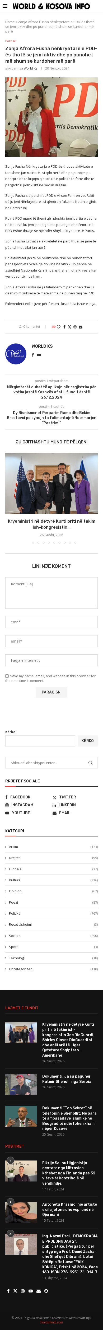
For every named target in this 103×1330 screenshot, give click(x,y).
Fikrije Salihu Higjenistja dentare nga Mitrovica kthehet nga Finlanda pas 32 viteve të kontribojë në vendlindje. (68, 1173)
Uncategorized (53, 969)
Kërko (10, 731)
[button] (9, 498)
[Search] (97, 6)
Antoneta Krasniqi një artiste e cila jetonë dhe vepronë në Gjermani (69, 1209)
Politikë (53, 913)
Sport (53, 946)
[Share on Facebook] (64, 326)
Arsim (53, 846)
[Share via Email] (80, 326)
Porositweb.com (51, 1322)
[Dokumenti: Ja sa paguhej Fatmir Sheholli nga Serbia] (21, 1084)
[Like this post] (58, 326)
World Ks (30, 68)
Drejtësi (53, 857)
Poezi (53, 902)
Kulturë (53, 880)
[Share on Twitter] (69, 326)
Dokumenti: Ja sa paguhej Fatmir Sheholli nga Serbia (66, 1079)
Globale (53, 869)
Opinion (53, 891)
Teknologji (53, 958)
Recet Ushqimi (53, 924)
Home (10, 21)
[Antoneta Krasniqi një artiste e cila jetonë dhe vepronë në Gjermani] (21, 1212)
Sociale (53, 935)
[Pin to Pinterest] (75, 326)
